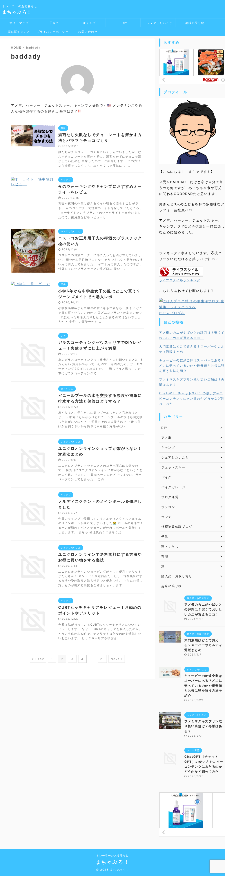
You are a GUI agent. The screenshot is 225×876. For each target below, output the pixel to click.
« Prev (38, 659)
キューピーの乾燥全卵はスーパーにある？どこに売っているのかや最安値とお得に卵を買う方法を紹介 (192, 365)
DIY (122, 23)
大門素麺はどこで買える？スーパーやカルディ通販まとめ (192, 348)
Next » (117, 659)
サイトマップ (17, 23)
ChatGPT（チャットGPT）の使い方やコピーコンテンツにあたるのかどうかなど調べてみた (192, 398)
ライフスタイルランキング (179, 280)
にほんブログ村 (172, 313)
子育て (52, 23)
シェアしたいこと (158, 23)
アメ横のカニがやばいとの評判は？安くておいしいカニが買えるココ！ (192, 335)
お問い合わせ (87, 31)
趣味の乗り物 (193, 23)
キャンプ (88, 23)
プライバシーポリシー (53, 31)
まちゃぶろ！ (17, 12)
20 (102, 659)
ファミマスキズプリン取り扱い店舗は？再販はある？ (192, 381)
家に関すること (17, 31)
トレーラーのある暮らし (112, 855)
